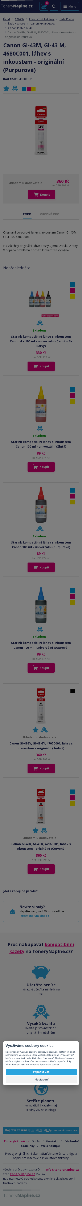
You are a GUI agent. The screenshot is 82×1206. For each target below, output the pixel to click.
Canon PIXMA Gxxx (42, 23)
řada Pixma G (16, 23)
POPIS (27, 214)
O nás (36, 1141)
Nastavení (41, 1079)
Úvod (6, 19)
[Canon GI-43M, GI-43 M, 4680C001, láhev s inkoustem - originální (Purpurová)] (41, 130)
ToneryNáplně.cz (22, 1174)
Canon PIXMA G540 (20, 28)
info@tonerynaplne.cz (34, 916)
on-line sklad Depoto (59, 1178)
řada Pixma (67, 19)
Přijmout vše (41, 1072)
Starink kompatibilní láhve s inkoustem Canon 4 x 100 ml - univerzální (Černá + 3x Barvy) (41, 341)
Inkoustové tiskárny (41, 19)
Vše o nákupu (50, 1146)
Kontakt (52, 1141)
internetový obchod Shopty (26, 1178)
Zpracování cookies (49, 1064)
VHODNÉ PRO (49, 214)
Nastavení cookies (15, 1183)
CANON (19, 19)
